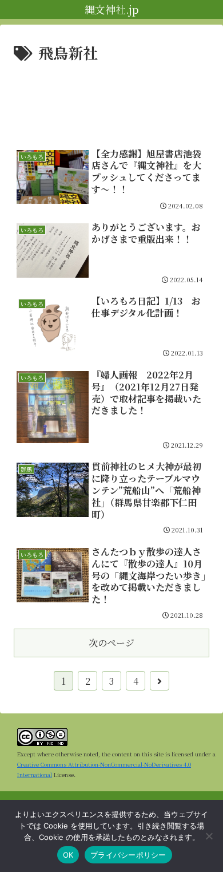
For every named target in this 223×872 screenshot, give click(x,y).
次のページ (111, 642)
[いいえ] (208, 836)
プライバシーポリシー (128, 854)
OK (68, 854)
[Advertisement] (111, 100)
